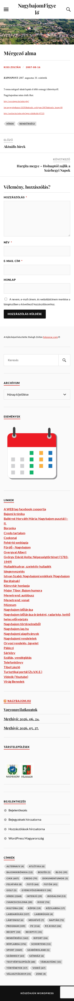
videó (39, 968)
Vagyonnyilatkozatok (20, 709)
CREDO (30, 878)
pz (35, 926)
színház (36, 956)
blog (61, 872)
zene (41, 974)
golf (12, 890)
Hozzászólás (15, 197)
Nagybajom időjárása (18, 609)
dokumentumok (55, 878)
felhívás (14, 884)
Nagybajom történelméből (22, 624)
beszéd (44, 872)
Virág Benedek (14, 681)
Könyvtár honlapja (17, 585)
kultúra (15, 908)
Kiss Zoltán (12, 67)
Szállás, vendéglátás (18, 657)
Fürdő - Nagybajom (17, 547)
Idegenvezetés (14, 571)
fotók (50, 884)
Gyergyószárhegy (36, 890)
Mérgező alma (20, 53)
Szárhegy (15, 956)
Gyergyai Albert (15, 552)
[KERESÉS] (64, 360)
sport (14, 950)
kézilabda (55, 908)
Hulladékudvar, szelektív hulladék (27, 566)
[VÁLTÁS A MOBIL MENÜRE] (6, 9)
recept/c (34, 932)
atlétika (37, 866)
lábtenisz (15, 920)
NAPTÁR (56, 920)
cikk (13, 878)
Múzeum (10, 605)
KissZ (43, 902)
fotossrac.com (50, 337)
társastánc (50, 961)
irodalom (56, 896)
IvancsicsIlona (19, 902)
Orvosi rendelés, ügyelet (21, 643)
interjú (34, 896)
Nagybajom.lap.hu (16, 628)
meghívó (36, 920)
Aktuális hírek (14, 146)
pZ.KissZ (53, 926)
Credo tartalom (14, 533)
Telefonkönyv (13, 662)
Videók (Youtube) (16, 677)
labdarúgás (18, 914)
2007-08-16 (33, 67)
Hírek (10, 123)
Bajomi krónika (14, 514)
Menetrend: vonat (16, 600)
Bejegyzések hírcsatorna (24, 819)
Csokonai (10, 538)
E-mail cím (13, 261)
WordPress (45, 993)
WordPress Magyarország (26, 838)
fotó (33, 884)
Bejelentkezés (17, 810)
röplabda (16, 944)
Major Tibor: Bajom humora (23, 590)
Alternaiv (15, 866)
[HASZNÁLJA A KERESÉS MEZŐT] (68, 9)
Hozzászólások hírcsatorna (26, 829)
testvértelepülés (21, 961)
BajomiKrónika (20, 872)
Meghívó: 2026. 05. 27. (21, 728)
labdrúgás (44, 914)
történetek (17, 968)
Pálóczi (9, 648)
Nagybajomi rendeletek (20, 638)
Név (8, 242)
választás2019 (19, 974)
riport (41, 938)
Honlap (10, 279)
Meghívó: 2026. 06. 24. (21, 719)
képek (34, 908)
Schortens (41, 944)
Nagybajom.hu (19, 700)
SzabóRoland (38, 950)
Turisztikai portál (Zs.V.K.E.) (23, 672)
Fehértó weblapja (16, 542)
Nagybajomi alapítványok (21, 633)
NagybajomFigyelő (37, 9)
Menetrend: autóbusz (19, 595)
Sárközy (9, 653)
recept (14, 932)
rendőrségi (27, 123)
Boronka (10, 528)
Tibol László (12, 667)
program (16, 926)
